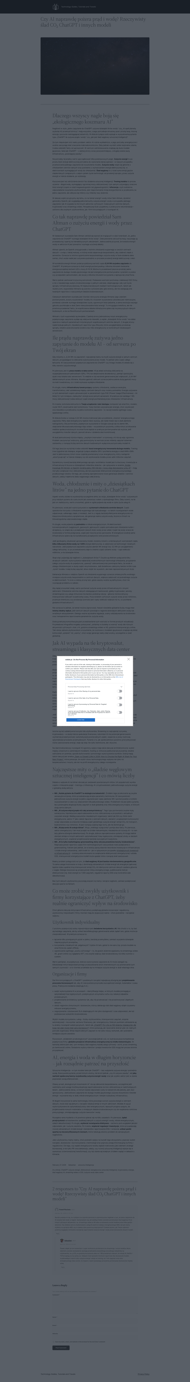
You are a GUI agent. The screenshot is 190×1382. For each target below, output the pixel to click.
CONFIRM (80, 720)
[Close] (129, 660)
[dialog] (95, 691)
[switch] (119, 691)
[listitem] (95, 687)
